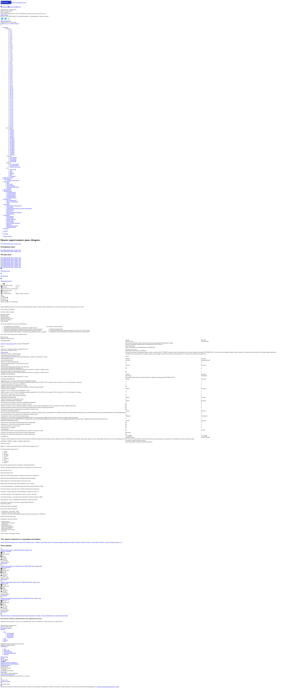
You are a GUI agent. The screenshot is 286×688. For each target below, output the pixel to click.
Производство (7, 199)
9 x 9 (11, 74)
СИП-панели (7, 181)
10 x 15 (11, 93)
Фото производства (11, 200)
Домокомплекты (8, 191)
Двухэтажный (10, 634)
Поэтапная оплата (11, 227)
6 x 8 (11, 42)
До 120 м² (12, 141)
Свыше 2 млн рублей (15, 166)
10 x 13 (11, 90)
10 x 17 (11, 95)
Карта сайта (4, 672)
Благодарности (10, 221)
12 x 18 (11, 116)
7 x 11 (11, 55)
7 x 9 (11, 53)
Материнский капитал (12, 225)
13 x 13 (11, 117)
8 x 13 (11, 69)
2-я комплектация (11, 193)
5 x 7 (11, 34)
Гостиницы (12, 176)
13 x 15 (11, 120)
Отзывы (13, 2)
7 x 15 (11, 61)
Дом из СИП (13, 169)
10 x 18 (11, 97)
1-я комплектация (11, 192)
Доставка (9, 188)
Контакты (6, 228)
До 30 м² (12, 129)
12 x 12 (11, 107)
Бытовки (12, 173)
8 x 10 (11, 65)
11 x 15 (11, 103)
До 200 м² (12, 150)
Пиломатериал (7, 189)
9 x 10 (11, 75)
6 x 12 (11, 47)
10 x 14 (11, 91)
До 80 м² (12, 136)
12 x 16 (11, 113)
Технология (7, 204)
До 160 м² (12, 146)
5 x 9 (11, 36)
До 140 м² (12, 144)
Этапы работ (10, 207)
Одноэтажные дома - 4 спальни (15, 542)
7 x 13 (11, 58)
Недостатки (10, 211)
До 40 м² (12, 130)
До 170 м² (12, 148)
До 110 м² (12, 140)
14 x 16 (11, 124)
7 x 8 (11, 51)
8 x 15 (11, 71)
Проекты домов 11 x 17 (116, 542)
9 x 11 (11, 77)
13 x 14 (11, 118)
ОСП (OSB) (10, 184)
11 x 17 (11, 106)
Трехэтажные (13, 160)
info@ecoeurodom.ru (6, 21)
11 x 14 (11, 102)
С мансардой (13, 161)
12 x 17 (11, 114)
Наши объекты (7, 179)
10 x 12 (11, 89)
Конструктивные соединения (14, 212)
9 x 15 (11, 82)
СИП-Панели (4, 646)
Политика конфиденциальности (9, 662)
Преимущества (10, 209)
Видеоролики (18, 2)
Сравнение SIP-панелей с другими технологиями (19, 208)
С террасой (77, 542)
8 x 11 (11, 66)
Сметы (24, 2)
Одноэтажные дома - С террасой (32, 542)
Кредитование (10, 216)
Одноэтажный (10, 633)
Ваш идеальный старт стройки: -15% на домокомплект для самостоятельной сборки (46, 615)
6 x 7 (11, 40)
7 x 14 (11, 59)
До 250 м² (12, 152)
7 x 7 (11, 50)
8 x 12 (11, 67)
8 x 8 (11, 62)
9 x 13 (11, 79)
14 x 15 (11, 122)
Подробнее (3, 563)
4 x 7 (11, 31)
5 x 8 (11, 35)
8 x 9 (11, 63)
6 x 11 (11, 46)
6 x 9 (11, 43)
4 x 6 (11, 30)
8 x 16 (11, 73)
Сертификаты (10, 217)
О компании (7, 215)
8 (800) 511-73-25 (5, 23)
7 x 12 (11, 57)
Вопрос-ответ (10, 220)
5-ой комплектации (11, 197)
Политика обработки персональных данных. (108, 686)
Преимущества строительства (14, 205)
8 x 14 (11, 70)
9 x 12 (11, 78)
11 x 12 (11, 99)
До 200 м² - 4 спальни (104, 542)
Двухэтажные (13, 158)
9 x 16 (11, 83)
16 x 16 (11, 126)
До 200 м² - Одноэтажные (92, 542)
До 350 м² (12, 154)
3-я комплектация (11, 195)
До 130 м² (12, 142)
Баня (11, 175)
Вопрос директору (11, 219)
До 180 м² (12, 149)
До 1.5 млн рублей (14, 164)
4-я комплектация (11, 196)
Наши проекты (4, 15)
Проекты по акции (8, 177)
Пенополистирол (11, 185)
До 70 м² (12, 134)
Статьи (2, 658)
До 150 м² (12, 145)
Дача (11, 170)
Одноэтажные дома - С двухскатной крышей (51, 542)
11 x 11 (11, 98)
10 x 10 (11, 86)
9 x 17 (11, 85)
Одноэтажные (13, 157)
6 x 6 (11, 39)
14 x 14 (11, 121)
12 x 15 (11, 112)
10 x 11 (11, 87)
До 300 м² (12, 153)
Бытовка (6, 640)
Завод (8, 203)
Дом (5, 632)
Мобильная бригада (6, 2)
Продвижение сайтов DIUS (8, 674)
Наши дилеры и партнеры (13, 223)
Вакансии (9, 224)
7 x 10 (11, 54)
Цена (8, 183)
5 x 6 (11, 32)
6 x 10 (11, 44)
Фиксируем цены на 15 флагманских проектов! (13, 615)
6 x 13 (11, 49)
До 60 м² (12, 133)
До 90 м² (12, 137)
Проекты (6, 27)
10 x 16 (11, 94)
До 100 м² (12, 138)
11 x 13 (11, 101)
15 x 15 (11, 125)
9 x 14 (11, 81)
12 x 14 (11, 110)
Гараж (11, 172)
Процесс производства (12, 201)
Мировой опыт (10, 213)
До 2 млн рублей (14, 165)
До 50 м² (12, 132)
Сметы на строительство (13, 180)
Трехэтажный (10, 636)
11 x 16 (11, 105)
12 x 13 (11, 109)
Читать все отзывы (5, 681)
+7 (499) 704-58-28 (14, 23)
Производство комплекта (7, 343)
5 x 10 (11, 38)
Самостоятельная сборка (13, 187)
